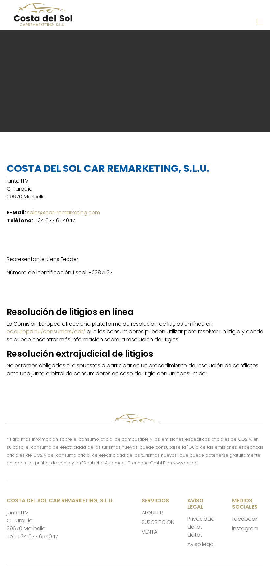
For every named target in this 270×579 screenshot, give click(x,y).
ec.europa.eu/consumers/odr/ (46, 331)
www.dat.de (185, 463)
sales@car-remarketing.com (63, 212)
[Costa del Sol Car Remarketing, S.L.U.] (50, 15)
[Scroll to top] (255, 564)
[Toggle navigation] (259, 22)
